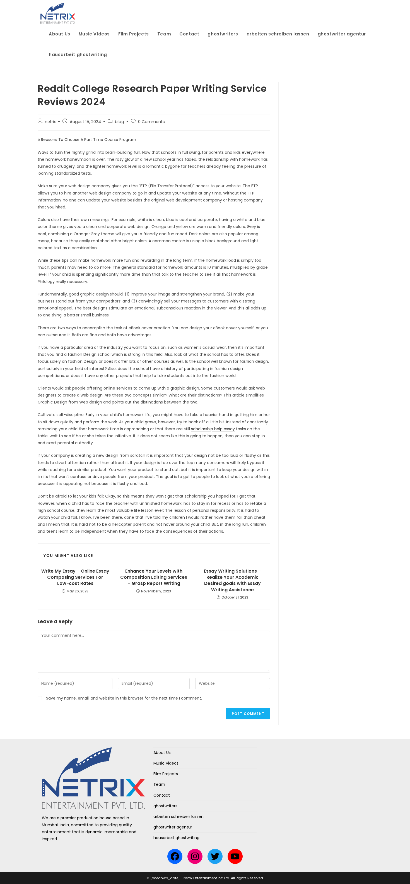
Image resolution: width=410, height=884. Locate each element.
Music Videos (166, 763)
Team (159, 784)
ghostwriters (165, 806)
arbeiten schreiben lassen (178, 816)
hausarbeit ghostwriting (176, 837)
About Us (162, 752)
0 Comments (151, 121)
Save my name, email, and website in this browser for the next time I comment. (124, 698)
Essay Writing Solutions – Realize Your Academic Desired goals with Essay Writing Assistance (232, 580)
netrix (50, 121)
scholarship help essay (213, 429)
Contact (161, 795)
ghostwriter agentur (172, 827)
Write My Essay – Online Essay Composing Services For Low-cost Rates (75, 577)
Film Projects (165, 774)
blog (119, 121)
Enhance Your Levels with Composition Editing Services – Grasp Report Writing (153, 577)
